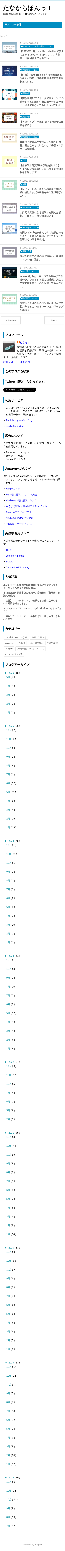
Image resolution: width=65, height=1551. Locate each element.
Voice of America (15, 556)
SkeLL (9, 561)
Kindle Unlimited (15, 426)
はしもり (25, 342)
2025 (11, 726)
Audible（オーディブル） (19, 420)
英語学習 (52, 643)
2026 (11, 673)
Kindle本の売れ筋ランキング (21, 500)
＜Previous (11, 320)
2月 (8, 703)
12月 (9, 730)
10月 (9, 748)
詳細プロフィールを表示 (16, 362)
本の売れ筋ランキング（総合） (23, 494)
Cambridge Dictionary (17, 567)
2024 (11, 841)
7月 (8, 774)
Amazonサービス (15, 643)
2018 (11, 1477)
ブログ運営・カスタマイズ (30, 649)
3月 (8, 695)
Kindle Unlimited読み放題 (19, 518)
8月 (8, 765)
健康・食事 (39, 637)
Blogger (38, 1544)
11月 (9, 739)
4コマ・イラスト (13, 654)
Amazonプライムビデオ (19, 512)
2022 (11, 1062)
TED (8, 550)
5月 (8, 677)
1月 (8, 712)
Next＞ (54, 320)
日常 (9, 649)
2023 (11, 956)
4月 (8, 686)
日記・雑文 (35, 643)
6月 (8, 783)
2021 (11, 1132)
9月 (8, 756)
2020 (11, 1247)
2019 (11, 1362)
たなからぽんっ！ (27, 7)
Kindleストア (13, 488)
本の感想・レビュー (16, 637)
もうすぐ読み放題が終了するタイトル (26, 506)
